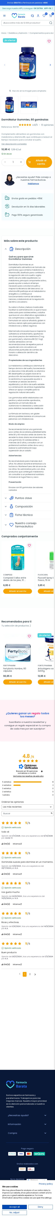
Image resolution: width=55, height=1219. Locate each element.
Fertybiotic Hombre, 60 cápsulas (15, 670)
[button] (51, 16)
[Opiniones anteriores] (19, 974)
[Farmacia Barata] (18, 15)
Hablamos (33, 183)
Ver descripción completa (14, 144)
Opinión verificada (12, 827)
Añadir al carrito (41, 162)
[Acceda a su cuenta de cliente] (38, 16)
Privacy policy (46, 1183)
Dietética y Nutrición (18, 33)
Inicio (3, 33)
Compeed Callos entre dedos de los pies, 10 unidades (15, 579)
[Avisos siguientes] (35, 974)
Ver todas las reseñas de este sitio (28, 776)
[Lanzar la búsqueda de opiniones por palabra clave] (51, 813)
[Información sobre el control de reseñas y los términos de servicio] (42, 771)
